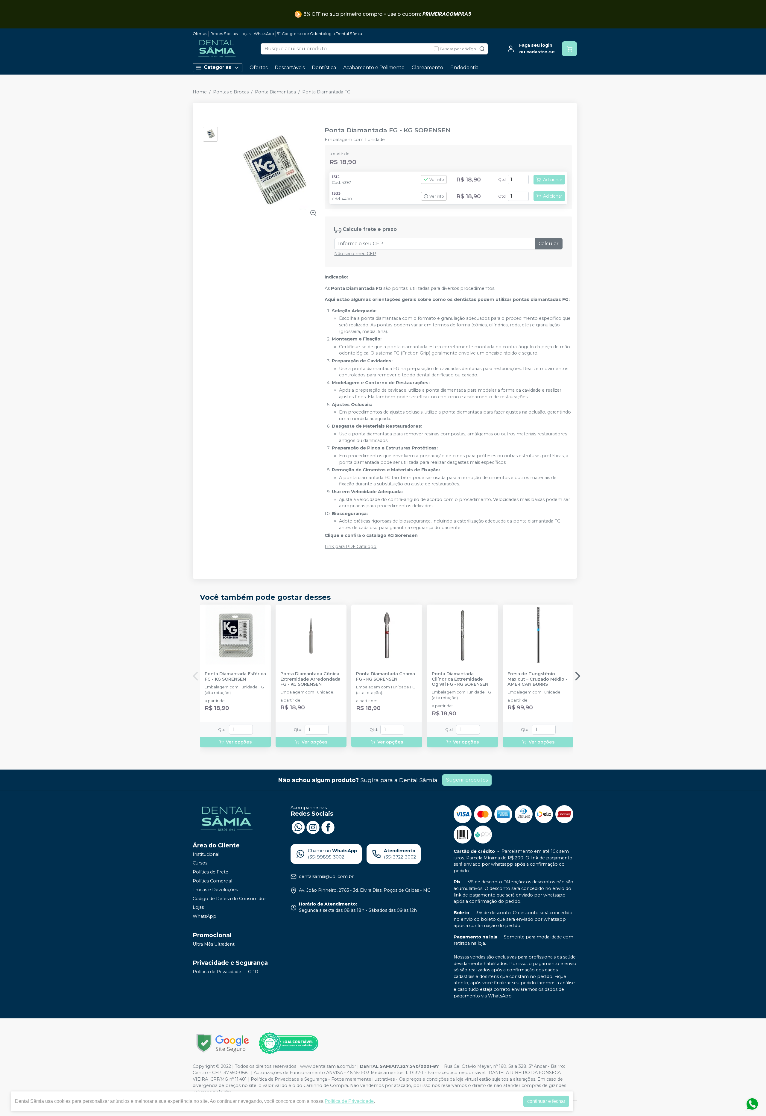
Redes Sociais (224, 33)
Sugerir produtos (467, 780)
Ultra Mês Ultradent (214, 944)
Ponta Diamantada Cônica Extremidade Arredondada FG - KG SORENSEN (310, 679)
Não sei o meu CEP (355, 253)
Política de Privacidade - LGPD (225, 971)
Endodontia (464, 67)
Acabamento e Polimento (374, 67)
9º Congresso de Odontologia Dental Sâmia (319, 33)
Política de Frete (210, 872)
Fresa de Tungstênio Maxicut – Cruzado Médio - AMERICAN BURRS (537, 679)
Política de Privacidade (349, 1101)
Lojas (245, 33)
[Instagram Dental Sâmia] (313, 826)
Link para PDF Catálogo (350, 546)
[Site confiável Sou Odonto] (288, 1043)
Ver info (436, 179)
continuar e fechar (546, 1101)
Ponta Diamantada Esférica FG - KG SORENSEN (235, 676)
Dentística (324, 67)
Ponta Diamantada (275, 92)
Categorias (217, 67)
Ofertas (200, 33)
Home (200, 92)
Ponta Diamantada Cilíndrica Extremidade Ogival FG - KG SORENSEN (460, 679)
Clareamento (427, 67)
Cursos (200, 863)
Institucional (206, 854)
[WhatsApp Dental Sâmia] (298, 826)
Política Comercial (212, 881)
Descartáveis (290, 67)
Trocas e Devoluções (215, 889)
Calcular (549, 243)
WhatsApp (264, 33)
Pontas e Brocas (231, 92)
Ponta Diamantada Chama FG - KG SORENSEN (385, 676)
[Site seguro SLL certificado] (223, 1043)
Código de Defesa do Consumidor (229, 898)
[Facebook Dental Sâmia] (327, 826)
